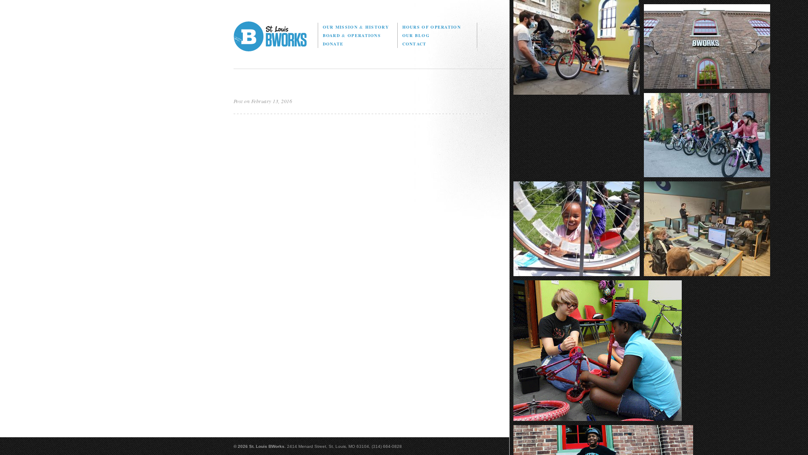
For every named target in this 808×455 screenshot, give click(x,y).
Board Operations (352, 35)
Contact (414, 44)
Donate (333, 44)
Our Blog (416, 35)
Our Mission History (356, 27)
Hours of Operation (431, 27)
